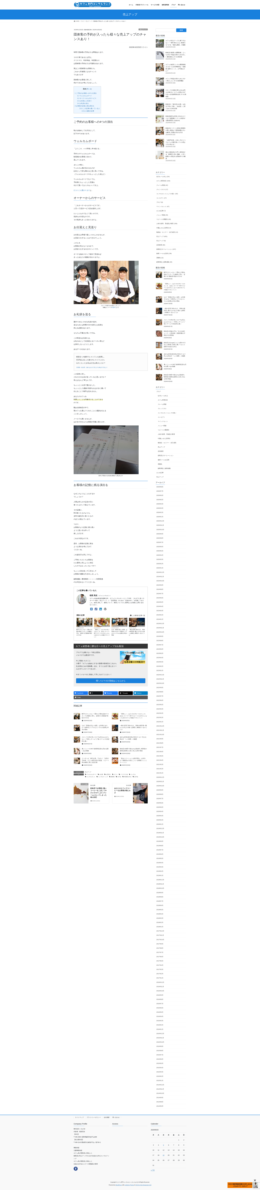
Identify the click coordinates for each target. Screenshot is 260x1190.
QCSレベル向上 (105, 626)
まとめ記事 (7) (161, 211)
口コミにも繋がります (82, 190)
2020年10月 (160, 786)
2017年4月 (159, 965)
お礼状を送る (83, 103)
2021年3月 (159, 764)
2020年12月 (160, 777)
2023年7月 (159, 645)
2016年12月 (160, 982)
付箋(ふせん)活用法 (164, 438)
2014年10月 (160, 1093)
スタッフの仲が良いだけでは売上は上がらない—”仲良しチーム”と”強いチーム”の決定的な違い (174, 322)
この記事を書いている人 (89, 108)
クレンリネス (162, 408)
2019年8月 (159, 845)
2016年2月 (159, 1025)
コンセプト (161, 417)
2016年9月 (159, 995)
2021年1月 (159, 773)
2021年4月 (159, 760)
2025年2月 (159, 563)
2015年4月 (159, 1067)
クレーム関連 (162, 404)
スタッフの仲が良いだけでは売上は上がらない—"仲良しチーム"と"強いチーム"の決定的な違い (95, 739)
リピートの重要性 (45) (163, 219)
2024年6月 (159, 598)
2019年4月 (159, 862)
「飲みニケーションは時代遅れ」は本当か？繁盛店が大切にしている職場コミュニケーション (133, 760)
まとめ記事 (160, 472)
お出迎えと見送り (84, 101)
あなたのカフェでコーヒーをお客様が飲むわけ (122, 790)
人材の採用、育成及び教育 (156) (166, 223)
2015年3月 (159, 1072)
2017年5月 (159, 961)
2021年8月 (159, 743)
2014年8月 (159, 1102)
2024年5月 (159, 602)
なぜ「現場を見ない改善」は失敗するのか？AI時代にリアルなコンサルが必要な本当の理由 (119, 632)
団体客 (113, 776)
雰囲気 (160, 464)
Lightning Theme (129, 1185)
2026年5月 (159, 499)
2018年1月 (159, 927)
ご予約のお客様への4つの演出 (86, 93)
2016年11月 (160, 986)
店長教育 (161, 451)
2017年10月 (160, 939)
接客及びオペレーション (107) (166, 249)
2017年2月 (159, 973)
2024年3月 (159, 610)
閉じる (89, 89)
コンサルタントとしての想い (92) (167, 194)
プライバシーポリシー (94, 1117)
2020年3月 (159, 816)
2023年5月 (159, 653)
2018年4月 (159, 914)
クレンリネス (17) (162, 189)
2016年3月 (159, 1020)
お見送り (108, 774)
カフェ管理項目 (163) (163, 181)
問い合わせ (116, 1117)
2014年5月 (159, 1106)
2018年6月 (159, 905)
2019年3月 (159, 867)
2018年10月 (160, 888)
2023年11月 (160, 628)
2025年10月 (160, 529)
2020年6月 (159, 803)
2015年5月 (159, 1063)
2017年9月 (159, 944)
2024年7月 (159, 593)
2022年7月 (159, 696)
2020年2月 (159, 820)
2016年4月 (159, 1016)
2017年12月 (160, 931)
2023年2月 (159, 666)
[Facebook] (96, 609)
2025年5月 (159, 551)
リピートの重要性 (163, 430)
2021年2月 (159, 769)
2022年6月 (159, 700)
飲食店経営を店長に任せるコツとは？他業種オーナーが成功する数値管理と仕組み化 (175, 118)
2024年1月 (159, 619)
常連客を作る (127, 776)
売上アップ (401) (161, 236)
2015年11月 (160, 1038)
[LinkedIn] (100, 609)
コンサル (133, 774)
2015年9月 (159, 1046)
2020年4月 (159, 811)
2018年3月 (159, 918)
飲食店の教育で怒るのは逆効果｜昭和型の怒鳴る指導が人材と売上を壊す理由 (174, 377)
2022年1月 (159, 722)
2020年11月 (160, 781)
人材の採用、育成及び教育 (86, 626)
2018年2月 (159, 922)
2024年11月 (160, 576)
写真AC (114, 307)
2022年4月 (159, 709)
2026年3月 (159, 508)
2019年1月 (159, 875)
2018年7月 (159, 901)
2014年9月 (159, 1097)
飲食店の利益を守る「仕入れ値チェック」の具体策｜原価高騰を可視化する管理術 (174, 333)
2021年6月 (159, 751)
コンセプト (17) (161, 198)
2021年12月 (160, 726)
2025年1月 (159, 568)
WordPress (119, 1185)
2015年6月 (159, 1059)
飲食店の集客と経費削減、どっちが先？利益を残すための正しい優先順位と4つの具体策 (175, 55)
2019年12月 (160, 828)
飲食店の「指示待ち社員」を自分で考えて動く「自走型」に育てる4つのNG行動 (175, 106)
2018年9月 (159, 892)
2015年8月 (159, 1050)
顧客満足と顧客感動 (164, 468)
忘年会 (136, 776)
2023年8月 (159, 640)
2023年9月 (159, 636)
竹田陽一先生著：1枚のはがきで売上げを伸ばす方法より (91, 367)
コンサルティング (103, 776)
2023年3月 (159, 662)
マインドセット (140, 626)
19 (163, 1155)
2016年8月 (159, 999)
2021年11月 (160, 730)
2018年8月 (159, 897)
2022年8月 (159, 692)
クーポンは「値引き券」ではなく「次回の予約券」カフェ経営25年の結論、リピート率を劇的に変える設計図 (95, 760)
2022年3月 (159, 713)
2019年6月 (159, 854)
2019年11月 (160, 833)
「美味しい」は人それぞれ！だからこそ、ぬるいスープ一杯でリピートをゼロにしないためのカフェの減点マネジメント (102, 633)
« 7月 (153, 1170)
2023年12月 (160, 623)
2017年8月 (159, 948)
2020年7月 (159, 798)
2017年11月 (160, 935)
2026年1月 (159, 516)
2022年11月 (160, 679)
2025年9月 (159, 534)
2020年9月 (159, 790)
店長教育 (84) (160, 245)
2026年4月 (159, 504)
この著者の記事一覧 (138, 615)
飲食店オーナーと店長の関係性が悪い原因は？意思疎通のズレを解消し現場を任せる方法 (175, 130)
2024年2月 (159, 615)
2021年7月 (159, 747)
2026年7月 (159, 491)
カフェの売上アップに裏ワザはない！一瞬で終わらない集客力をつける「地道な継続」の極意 (175, 43)
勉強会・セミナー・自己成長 (167, 443)
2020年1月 (159, 824)
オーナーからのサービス (86, 98)
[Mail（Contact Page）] (91, 609)
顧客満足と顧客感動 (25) (164, 262)
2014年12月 (160, 1085)
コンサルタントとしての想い (120, 626)
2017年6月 (159, 956)
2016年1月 (159, 1029)
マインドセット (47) (162, 206)
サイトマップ (79, 1117)
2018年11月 (160, 884)
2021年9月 (159, 739)
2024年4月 (159, 606)
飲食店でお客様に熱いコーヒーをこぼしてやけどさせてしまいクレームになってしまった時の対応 (98, 792)
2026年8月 (159, 487)
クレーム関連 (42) (162, 185)
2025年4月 (159, 555)
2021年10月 (160, 734)
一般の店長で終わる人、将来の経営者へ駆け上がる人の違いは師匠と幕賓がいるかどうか (137, 632)
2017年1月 (159, 978)
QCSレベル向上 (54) (163, 176)
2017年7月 (159, 952)
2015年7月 (159, 1055)
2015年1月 (159, 1080)
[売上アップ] (140, 788)
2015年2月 (159, 1076)
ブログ (158, 391)
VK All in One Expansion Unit (143, 1185)
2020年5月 (159, 807)
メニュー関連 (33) (162, 215)
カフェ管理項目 (163, 400)
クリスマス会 (124, 774)
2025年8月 (159, 538)
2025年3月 (159, 559)
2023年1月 (159, 670)
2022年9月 (159, 687)
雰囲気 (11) (160, 258)
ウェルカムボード (84, 96)
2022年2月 (159, 717)
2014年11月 (160, 1089)
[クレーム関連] (81, 787)
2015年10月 (160, 1042)
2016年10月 (160, 991)
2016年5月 (159, 1012)
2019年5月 (159, 858)
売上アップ (143, 29)
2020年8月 (159, 794)
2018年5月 (159, 909)
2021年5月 (159, 756)
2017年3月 (159, 969)
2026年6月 (159, 495)
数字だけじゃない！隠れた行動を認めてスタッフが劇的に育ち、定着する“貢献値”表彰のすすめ (84, 632)
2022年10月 (160, 683)
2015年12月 (160, 1033)
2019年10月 (160, 837)
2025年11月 (160, 525)
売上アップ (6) (161, 240)
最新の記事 (88, 111)
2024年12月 (160, 572)
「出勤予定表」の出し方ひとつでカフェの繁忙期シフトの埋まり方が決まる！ (175, 142)
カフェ (116, 774)
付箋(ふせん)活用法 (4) (163, 228)
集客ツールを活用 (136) (164, 253)
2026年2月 (159, 512)
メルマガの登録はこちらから (112, 681)
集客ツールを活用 (163, 460)
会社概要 (106, 1117)
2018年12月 (160, 880)
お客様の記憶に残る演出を (84, 106)
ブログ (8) (159, 202)
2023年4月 (159, 657)
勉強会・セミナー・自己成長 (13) (167, 232)
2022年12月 (160, 675)
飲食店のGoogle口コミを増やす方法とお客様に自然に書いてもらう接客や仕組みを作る (175, 344)
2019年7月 (159, 850)
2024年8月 (159, 589)
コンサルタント (91, 776)
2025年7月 (159, 542)
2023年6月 (159, 649)
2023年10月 (160, 632)
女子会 (119, 776)
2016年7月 (159, 1003)
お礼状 (101, 774)
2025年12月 (160, 521)
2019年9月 (159, 841)
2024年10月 (160, 581)
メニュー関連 (162, 425)
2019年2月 (159, 871)
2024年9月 (159, 585)
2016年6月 (159, 1008)
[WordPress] (105, 609)
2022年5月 (159, 704)
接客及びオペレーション (165, 455)
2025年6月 (159, 546)
